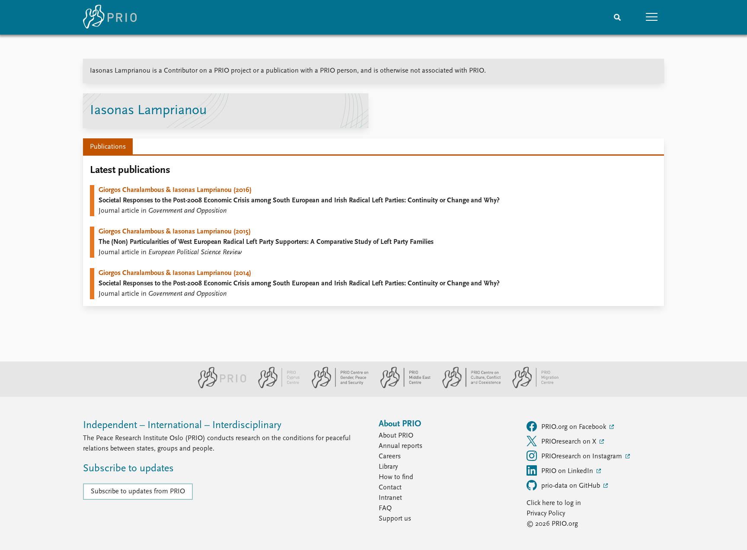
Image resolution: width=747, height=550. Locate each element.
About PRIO (396, 435)
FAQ (385, 508)
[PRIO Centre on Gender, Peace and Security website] (336, 386)
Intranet (390, 498)
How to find (396, 477)
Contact (390, 487)
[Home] (110, 17)
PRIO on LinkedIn (568, 471)
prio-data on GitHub (571, 486)
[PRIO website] (218, 386)
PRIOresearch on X (569, 441)
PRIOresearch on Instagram (582, 456)
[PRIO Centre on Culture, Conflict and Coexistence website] (468, 386)
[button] (652, 17)
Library (388, 467)
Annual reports (400, 446)
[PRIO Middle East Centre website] (402, 386)
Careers (390, 456)
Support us (395, 518)
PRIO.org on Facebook (574, 427)
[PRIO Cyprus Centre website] (275, 386)
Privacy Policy (546, 513)
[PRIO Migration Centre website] (531, 386)
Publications (108, 147)
